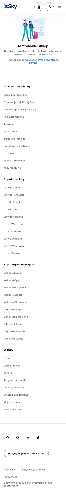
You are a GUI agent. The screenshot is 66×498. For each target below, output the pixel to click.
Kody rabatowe (12, 167)
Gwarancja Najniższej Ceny (20, 102)
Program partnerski (15, 380)
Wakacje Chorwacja (15, 302)
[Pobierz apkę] (38, 6)
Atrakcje (9, 124)
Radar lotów (10, 131)
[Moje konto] (49, 6)
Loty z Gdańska (13, 238)
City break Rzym (13, 309)
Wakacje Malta (12, 273)
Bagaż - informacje (14, 160)
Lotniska (9, 153)
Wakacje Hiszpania (15, 287)
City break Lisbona (14, 331)
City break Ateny (13, 338)
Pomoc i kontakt (13, 409)
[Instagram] (28, 437)
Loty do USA (11, 209)
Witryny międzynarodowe (23, 453)
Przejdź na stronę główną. (43, 61)
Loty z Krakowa (12, 231)
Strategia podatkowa (16, 394)
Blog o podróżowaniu (15, 94)
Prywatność (10, 476)
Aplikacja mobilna (14, 116)
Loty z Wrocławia (14, 246)
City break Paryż (13, 324)
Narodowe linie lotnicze (17, 146)
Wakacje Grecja (13, 294)
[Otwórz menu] (59, 6)
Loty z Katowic (12, 253)
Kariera (8, 373)
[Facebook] (7, 437)
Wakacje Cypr (12, 280)
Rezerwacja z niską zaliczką (20, 109)
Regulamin (10, 469)
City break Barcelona (16, 316)
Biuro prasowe (12, 365)
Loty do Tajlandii (13, 216)
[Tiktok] (38, 437)
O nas (7, 358)
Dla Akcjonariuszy (14, 387)
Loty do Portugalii (14, 194)
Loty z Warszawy (13, 224)
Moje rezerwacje (13, 402)
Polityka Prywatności (33, 469)
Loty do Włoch (12, 187)
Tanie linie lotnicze (14, 138)
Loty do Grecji (12, 202)
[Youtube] (17, 437)
